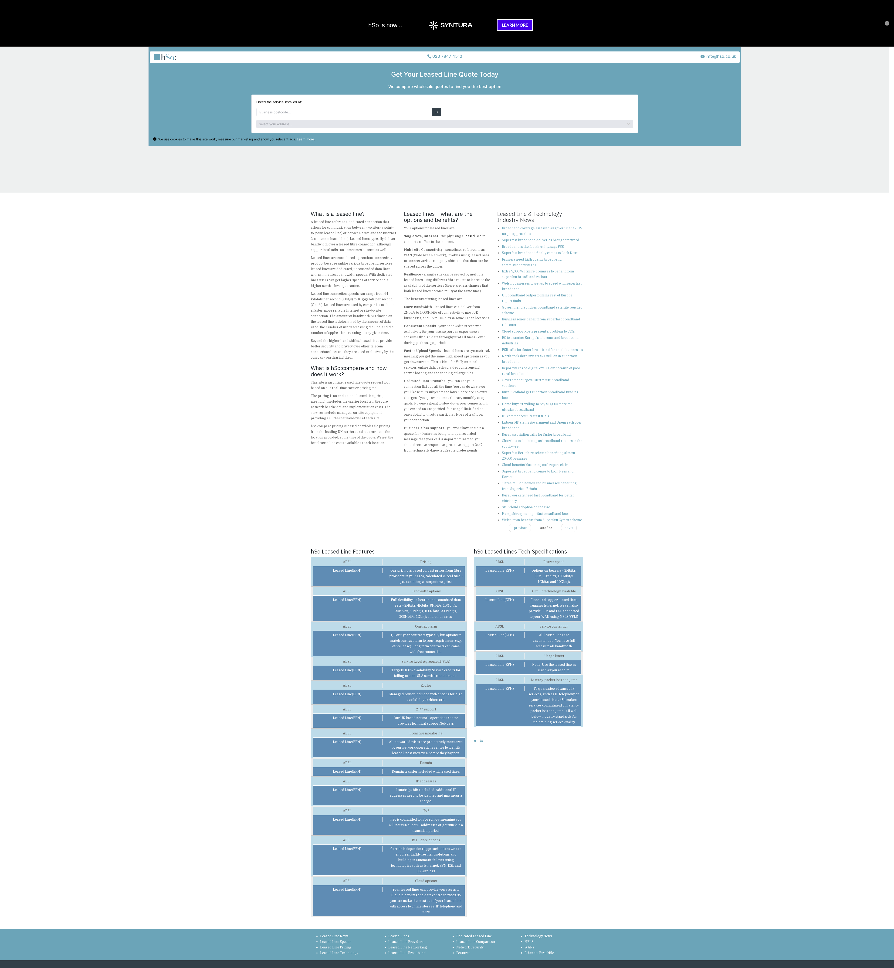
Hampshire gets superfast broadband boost (536, 514)
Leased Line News (334, 936)
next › (569, 528)
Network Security (470, 947)
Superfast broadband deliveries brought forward (540, 240)
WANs (529, 947)
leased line (473, 236)
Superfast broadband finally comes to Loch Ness (540, 253)
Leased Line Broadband (407, 953)
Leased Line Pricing (335, 947)
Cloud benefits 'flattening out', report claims (536, 465)
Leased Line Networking (407, 947)
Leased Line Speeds (335, 942)
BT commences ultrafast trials (525, 416)
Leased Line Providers (405, 942)
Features (463, 953)
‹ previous (520, 528)
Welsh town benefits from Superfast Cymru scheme (542, 520)
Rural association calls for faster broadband (536, 434)
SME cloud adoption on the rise (526, 507)
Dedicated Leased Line (474, 936)
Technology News (538, 936)
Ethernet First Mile (539, 953)
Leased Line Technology (339, 953)
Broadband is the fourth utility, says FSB (533, 247)
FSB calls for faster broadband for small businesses (542, 350)
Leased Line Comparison (475, 942)
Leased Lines (398, 936)
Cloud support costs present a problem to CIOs (538, 331)
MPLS (529, 942)
